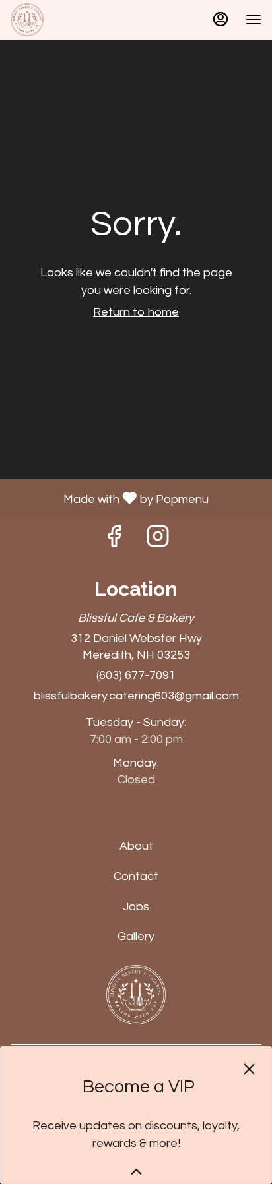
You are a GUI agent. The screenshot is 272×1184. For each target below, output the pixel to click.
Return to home (136, 312)
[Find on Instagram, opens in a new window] (158, 541)
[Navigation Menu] (253, 20)
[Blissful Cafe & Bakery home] (70, 19)
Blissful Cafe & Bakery (136, 994)
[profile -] (220, 19)
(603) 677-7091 (136, 675)
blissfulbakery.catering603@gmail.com (136, 696)
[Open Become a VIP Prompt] (136, 1172)
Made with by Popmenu (109, 498)
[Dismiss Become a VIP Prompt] (249, 1069)
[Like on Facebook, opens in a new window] (114, 541)
